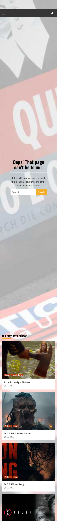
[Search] (52, 12)
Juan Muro (10, 386)
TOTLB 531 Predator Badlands (18, 433)
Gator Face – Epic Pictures (17, 382)
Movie (7, 375)
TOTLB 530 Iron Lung (14, 484)
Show (15, 426)
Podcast (8, 426)
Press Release (17, 375)
